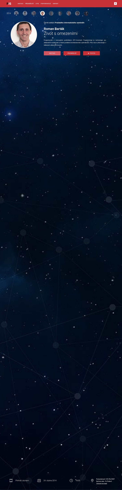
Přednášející (29, 3)
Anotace (20, 3)
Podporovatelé (46, 3)
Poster (92, 53)
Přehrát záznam (22, 480)
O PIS (37, 3)
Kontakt (55, 3)
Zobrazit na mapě (101, 483)
